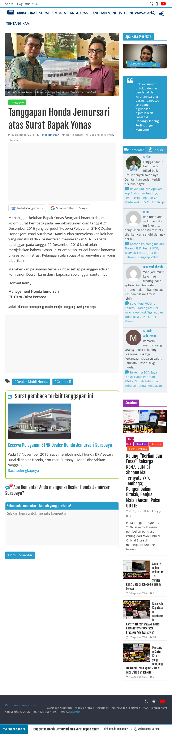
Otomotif (13, 140)
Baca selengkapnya (23, 470)
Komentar (137, 150)
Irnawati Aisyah (153, 267)
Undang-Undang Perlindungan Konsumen (147, 125)
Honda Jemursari (49, 134)
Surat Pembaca (52, 13)
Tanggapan (78, 13)
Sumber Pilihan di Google (71, 208)
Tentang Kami (18, 23)
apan (146, 212)
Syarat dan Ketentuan (59, 707)
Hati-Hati (130, 442)
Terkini (158, 150)
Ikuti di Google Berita (30, 208)
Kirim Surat (27, 13)
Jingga (158, 511)
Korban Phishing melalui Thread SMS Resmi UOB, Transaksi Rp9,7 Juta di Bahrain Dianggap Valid (145, 250)
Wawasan (143, 13)
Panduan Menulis (106, 13)
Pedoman (102, 707)
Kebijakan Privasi (84, 707)
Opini (128, 13)
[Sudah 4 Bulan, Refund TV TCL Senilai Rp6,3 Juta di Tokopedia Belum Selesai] (136, 562)
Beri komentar (74, 134)
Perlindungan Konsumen (125, 707)
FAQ (145, 707)
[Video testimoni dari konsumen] (145, 56)
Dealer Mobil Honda (101, 134)
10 (154, 637)
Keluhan (156, 444)
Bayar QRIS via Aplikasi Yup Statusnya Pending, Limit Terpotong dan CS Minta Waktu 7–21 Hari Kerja (145, 195)
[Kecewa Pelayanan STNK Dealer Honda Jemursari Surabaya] (39, 406)
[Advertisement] (62, 172)
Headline (141, 444)
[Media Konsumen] (10, 13)
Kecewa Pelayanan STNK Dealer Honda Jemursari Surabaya (60, 445)
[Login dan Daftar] (161, 13)
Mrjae (147, 157)
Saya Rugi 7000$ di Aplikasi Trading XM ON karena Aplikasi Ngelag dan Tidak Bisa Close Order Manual (144, 312)
